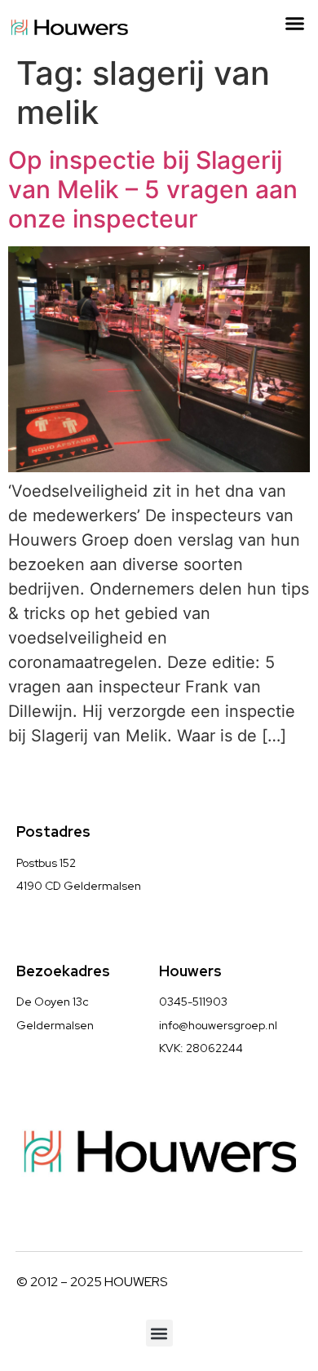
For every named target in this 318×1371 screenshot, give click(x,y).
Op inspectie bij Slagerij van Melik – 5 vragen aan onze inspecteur (153, 189)
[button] (295, 23)
